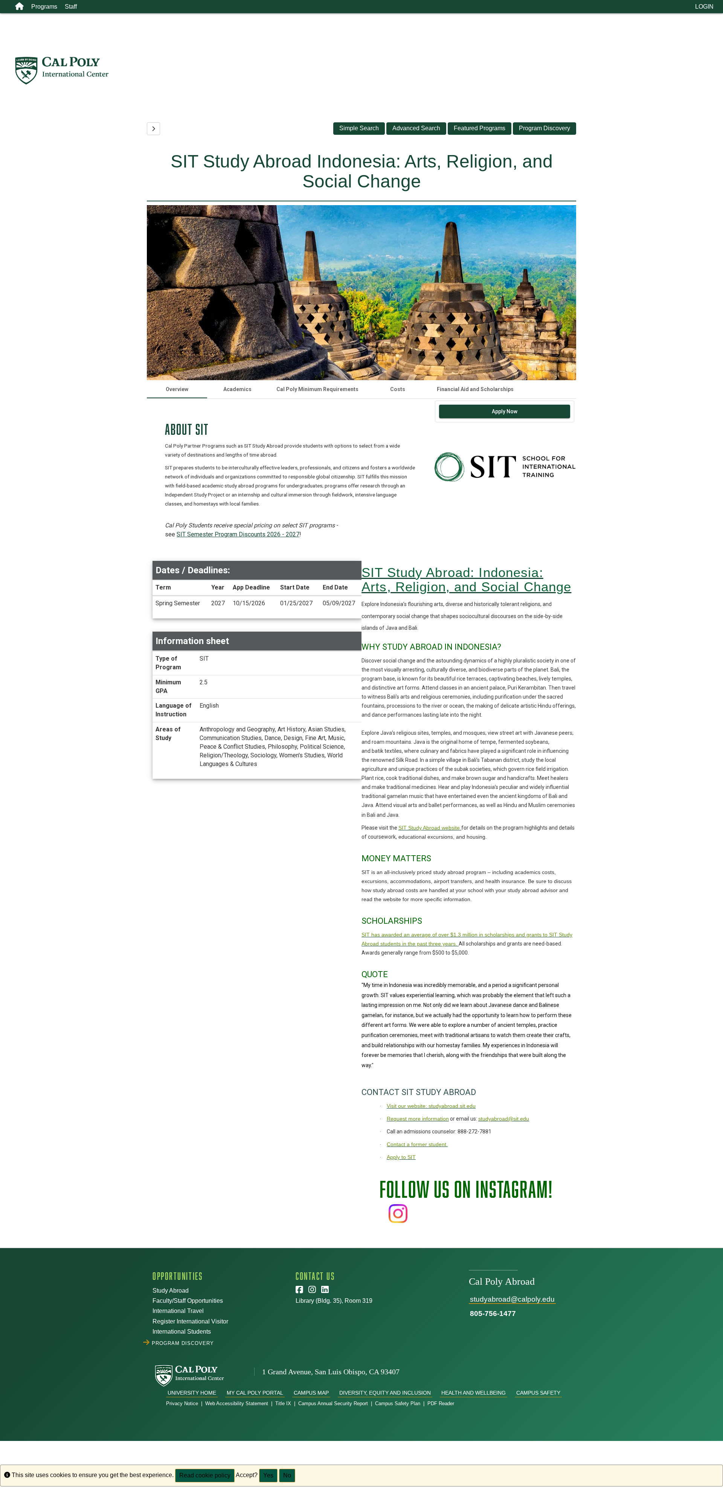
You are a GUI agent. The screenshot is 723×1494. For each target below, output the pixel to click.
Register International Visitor (190, 1321)
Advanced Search (416, 128)
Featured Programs (479, 128)
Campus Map (311, 1393)
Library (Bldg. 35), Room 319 (334, 1301)
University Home (192, 1393)
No (287, 1475)
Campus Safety (538, 1393)
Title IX (283, 1403)
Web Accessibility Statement (236, 1403)
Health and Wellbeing (473, 1393)
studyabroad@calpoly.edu (512, 1299)
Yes (268, 1475)
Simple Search (359, 128)
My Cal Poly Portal (255, 1393)
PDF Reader (440, 1403)
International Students (182, 1331)
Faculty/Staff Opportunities (188, 1301)
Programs (44, 6)
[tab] (177, 389)
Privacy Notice (182, 1403)
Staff (71, 6)
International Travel (178, 1311)
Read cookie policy (204, 1475)
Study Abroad (171, 1290)
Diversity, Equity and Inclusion (385, 1393)
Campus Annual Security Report (333, 1403)
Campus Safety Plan (397, 1403)
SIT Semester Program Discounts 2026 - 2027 (238, 534)
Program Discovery (544, 128)
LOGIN (704, 6)
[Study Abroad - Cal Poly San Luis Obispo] (368, 70)
